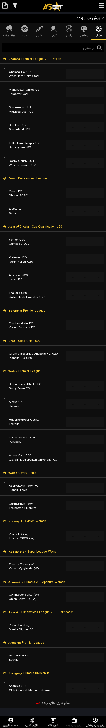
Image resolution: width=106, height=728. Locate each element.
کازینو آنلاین (31, 725)
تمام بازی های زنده (53, 702)
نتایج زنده (53, 725)
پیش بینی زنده (74, 725)
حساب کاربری (10, 725)
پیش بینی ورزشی (95, 725)
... (72, 73)
